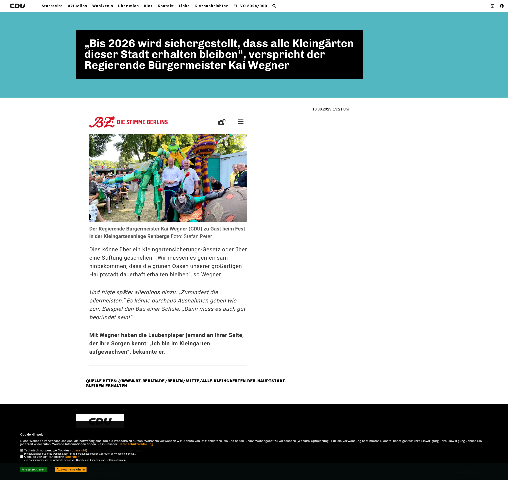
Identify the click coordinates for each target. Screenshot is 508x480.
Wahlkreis (102, 6)
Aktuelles (77, 6)
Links (184, 6)
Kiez (148, 6)
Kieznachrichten (212, 6)
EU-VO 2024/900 (250, 6)
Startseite (52, 6)
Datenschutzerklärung (135, 444)
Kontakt (166, 6)
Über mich (128, 6)
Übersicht (78, 450)
